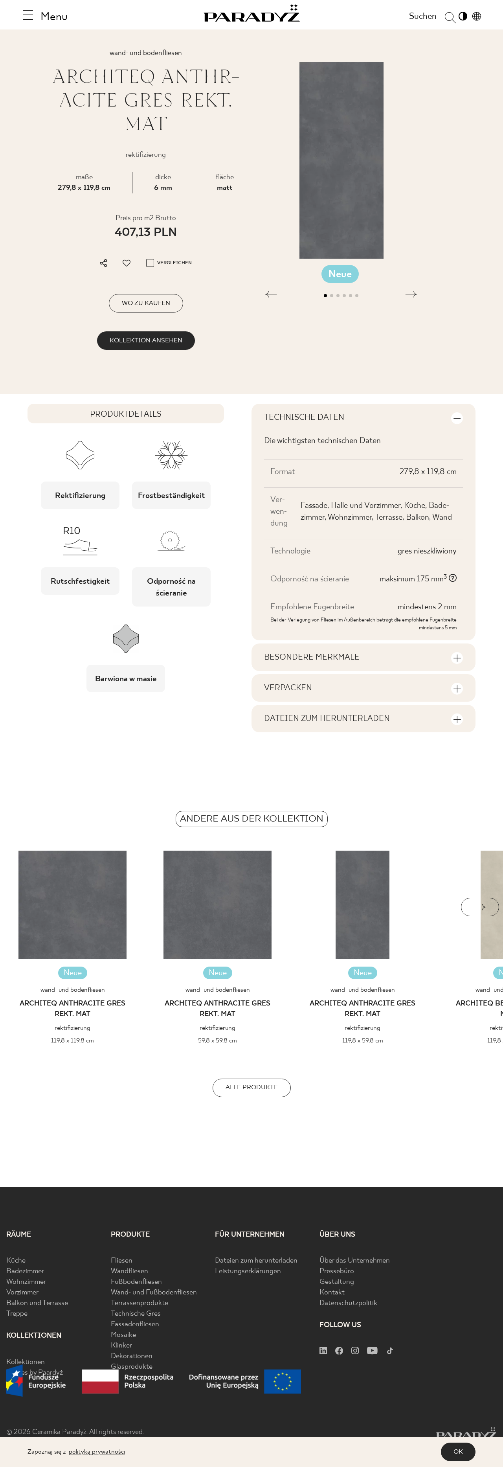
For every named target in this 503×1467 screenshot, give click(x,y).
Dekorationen (131, 1356)
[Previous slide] (23, 907)
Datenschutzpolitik (348, 1303)
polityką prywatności (97, 1452)
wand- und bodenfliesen (72, 990)
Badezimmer (25, 1271)
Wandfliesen (129, 1271)
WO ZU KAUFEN (146, 303)
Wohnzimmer (26, 1282)
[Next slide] (480, 907)
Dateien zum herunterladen (256, 1261)
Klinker (121, 1346)
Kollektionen (25, 1362)
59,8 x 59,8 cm (217, 1040)
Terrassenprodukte (139, 1303)
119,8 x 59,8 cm (362, 1040)
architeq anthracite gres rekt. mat (72, 1009)
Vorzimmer (22, 1293)
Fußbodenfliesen (136, 1282)
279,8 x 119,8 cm (84, 188)
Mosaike (123, 1335)
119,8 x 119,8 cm (72, 1040)
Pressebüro (336, 1271)
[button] (271, 295)
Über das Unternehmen (354, 1261)
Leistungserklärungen (248, 1271)
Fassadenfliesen (135, 1324)
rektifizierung (72, 1028)
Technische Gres (136, 1314)
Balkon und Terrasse (37, 1303)
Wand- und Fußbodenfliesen (154, 1293)
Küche (16, 1261)
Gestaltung (336, 1282)
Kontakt (332, 1293)
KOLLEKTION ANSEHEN (146, 340)
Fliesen (121, 1261)
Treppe (17, 1314)
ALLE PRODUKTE (252, 1087)
